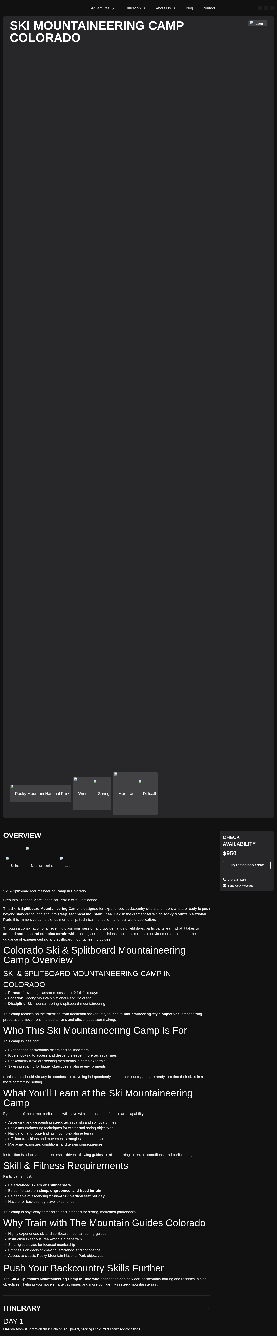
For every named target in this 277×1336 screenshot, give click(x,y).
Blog (189, 8)
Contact (208, 8)
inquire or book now (247, 865)
